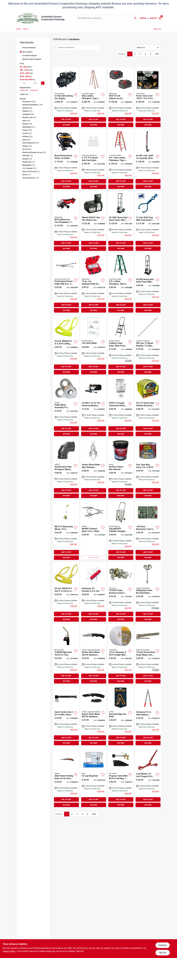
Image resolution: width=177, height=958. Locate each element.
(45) (26, 121)
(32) (27, 133)
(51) (29, 117)
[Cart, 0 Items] (159, 18)
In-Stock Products (29, 55)
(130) (32, 105)
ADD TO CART (66, 119)
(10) (30, 178)
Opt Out (162, 952)
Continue (162, 945)
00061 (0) (24, 94)
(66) (27, 108)
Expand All (34, 90)
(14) (29, 168)
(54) (28, 114)
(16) (27, 159)
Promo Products (29, 47)
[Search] (135, 18)
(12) (31, 171)
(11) (26, 175)
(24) (27, 136)
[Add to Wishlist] (76, 95)
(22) (26, 140)
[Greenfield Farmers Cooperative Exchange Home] (27, 18)
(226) (29, 102)
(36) (27, 130)
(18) (27, 155)
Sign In (143, 18)
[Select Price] (42, 83)
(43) (27, 124)
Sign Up (153, 18)
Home (18, 29)
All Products (27, 52)
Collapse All (24, 90)
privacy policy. (9, 951)
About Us (157, 29)
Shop (25, 29)
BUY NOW (66, 125)
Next (157, 54)
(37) (28, 127)
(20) (27, 146)
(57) (27, 111)
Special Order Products (31, 59)
